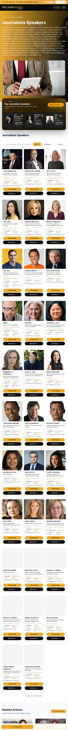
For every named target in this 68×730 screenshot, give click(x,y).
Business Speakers (7, 380)
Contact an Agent (54, 104)
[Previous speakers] (40, 104)
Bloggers (55, 576)
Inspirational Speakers (15, 327)
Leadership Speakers (8, 329)
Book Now (11, 193)
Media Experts (6, 279)
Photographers (56, 478)
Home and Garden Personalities (32, 330)
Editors (60, 276)
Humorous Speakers (58, 329)
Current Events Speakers (9, 178)
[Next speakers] (44, 104)
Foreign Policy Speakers (52, 379)
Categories (10, 17)
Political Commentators (8, 180)
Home (3, 17)
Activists (17, 623)
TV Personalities (14, 227)
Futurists (49, 528)
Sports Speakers (51, 625)
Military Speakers (29, 178)
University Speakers (14, 574)
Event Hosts (28, 229)
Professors (32, 623)
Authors (27, 177)
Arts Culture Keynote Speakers (10, 278)
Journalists (5, 177)
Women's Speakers (57, 177)
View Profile (12, 189)
